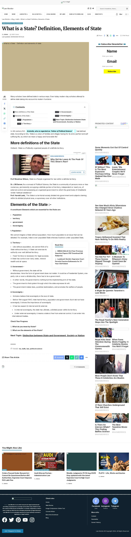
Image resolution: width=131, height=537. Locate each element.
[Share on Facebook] (104, 35)
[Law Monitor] (8, 8)
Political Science (15, 23)
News (4, 470)
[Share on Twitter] (107, 35)
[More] (117, 35)
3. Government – (65, 112)
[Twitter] (11, 519)
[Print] (113, 35)
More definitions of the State (24, 112)
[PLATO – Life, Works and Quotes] (114, 462)
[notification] (117, 14)
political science (36, 349)
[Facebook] (88, 8)
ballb (5, 23)
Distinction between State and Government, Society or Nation (54, 335)
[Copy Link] (4, 118)
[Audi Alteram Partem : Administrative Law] (49, 462)
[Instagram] (90, 8)
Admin (6, 34)
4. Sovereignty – (65, 116)
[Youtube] (25, 519)
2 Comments (80, 367)
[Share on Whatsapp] (110, 35)
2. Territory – (27, 124)
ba (20, 349)
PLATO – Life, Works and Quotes (112, 473)
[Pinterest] (18, 519)
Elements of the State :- (23, 116)
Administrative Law (42, 470)
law (28, 349)
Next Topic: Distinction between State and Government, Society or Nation (69, 121)
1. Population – (27, 120)
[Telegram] (93, 8)
